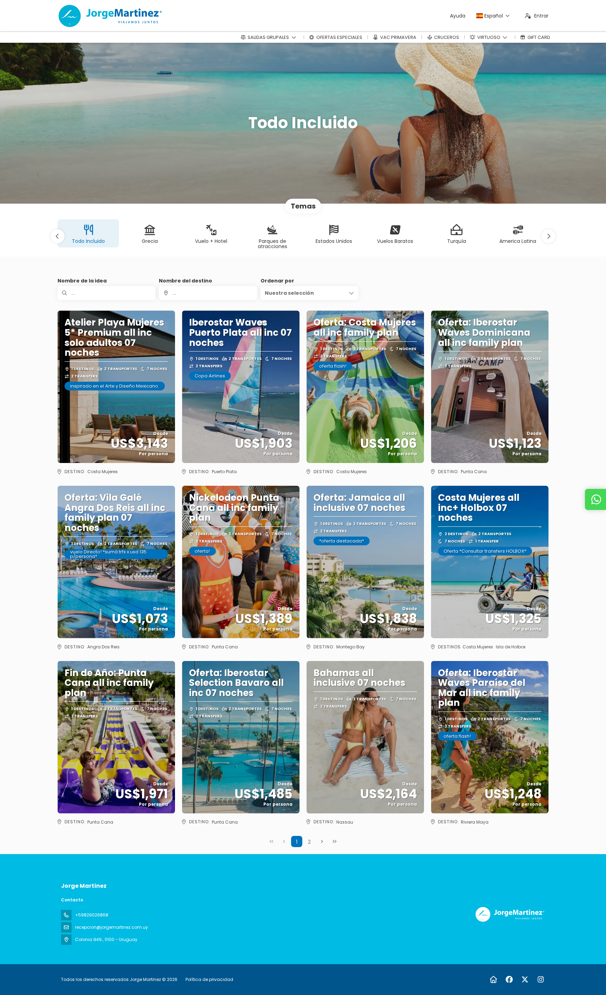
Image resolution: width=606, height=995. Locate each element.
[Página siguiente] (322, 841)
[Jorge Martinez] (509, 914)
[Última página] (334, 841)
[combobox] (208, 293)
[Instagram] (540, 979)
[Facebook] (509, 979)
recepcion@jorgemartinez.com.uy (111, 927)
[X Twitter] (524, 979)
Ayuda (457, 15)
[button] (57, 236)
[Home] (493, 979)
